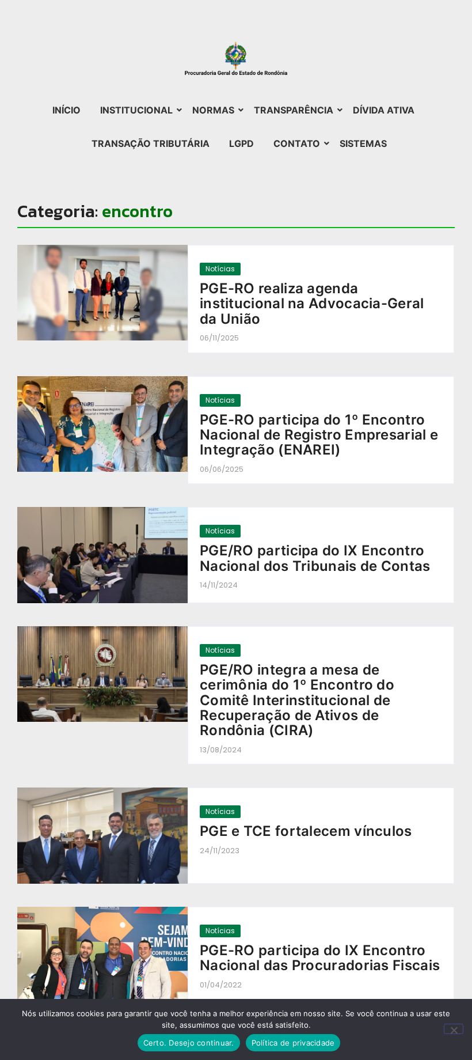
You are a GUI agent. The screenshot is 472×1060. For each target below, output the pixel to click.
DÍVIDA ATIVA (383, 110)
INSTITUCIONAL (136, 110)
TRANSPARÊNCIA (293, 110)
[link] (102, 293)
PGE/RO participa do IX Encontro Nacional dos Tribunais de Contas (315, 558)
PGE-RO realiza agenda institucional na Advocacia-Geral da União (312, 304)
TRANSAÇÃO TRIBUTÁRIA (151, 143)
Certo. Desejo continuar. (188, 1042)
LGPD (241, 143)
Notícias (220, 269)
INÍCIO (66, 110)
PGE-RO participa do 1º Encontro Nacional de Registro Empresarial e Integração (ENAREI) (319, 435)
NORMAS (213, 110)
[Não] (453, 1029)
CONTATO (296, 143)
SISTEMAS (363, 143)
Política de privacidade (293, 1042)
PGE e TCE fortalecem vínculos (306, 831)
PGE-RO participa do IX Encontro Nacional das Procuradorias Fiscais (320, 958)
